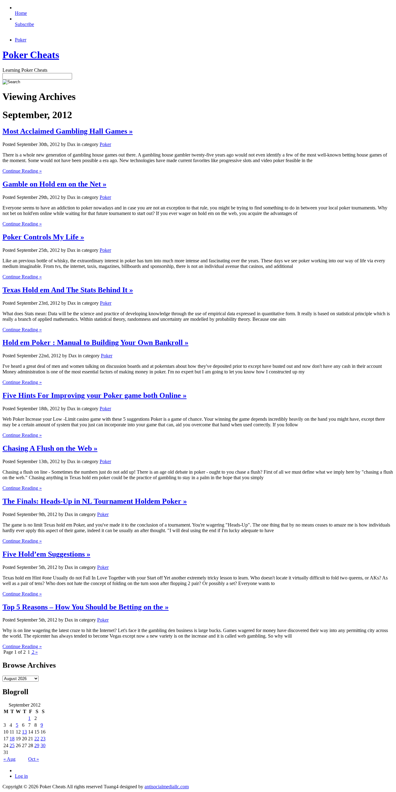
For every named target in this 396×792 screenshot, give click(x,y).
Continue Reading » (22, 171)
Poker (20, 39)
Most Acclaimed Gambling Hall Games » (67, 131)
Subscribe (24, 24)
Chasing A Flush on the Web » (49, 448)
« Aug (9, 759)
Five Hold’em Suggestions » (46, 554)
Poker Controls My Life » (43, 237)
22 (36, 738)
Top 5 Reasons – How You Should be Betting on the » (85, 607)
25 (12, 745)
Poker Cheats (30, 54)
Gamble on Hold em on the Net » (54, 184)
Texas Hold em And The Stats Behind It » (67, 290)
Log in (21, 776)
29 (36, 745)
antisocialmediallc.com (166, 786)
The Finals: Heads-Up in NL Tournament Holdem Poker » (94, 501)
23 (43, 738)
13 (24, 731)
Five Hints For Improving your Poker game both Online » (94, 395)
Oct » (33, 759)
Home (21, 13)
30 (43, 745)
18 (12, 738)
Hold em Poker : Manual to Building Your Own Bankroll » (95, 342)
